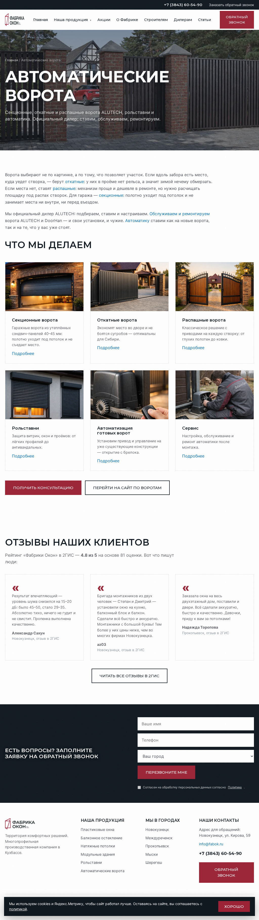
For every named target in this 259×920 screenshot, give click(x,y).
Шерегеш (153, 862)
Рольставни (91, 862)
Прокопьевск (157, 846)
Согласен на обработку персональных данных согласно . (194, 787)
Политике (235, 787)
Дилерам (183, 19)
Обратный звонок (237, 19)
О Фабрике (127, 19)
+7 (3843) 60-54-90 (183, 4)
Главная (40, 19)
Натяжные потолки (98, 846)
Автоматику (137, 220)
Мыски (151, 854)
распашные (64, 188)
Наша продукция (72, 19)
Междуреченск (158, 838)
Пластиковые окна (97, 829)
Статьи (204, 19)
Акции (103, 19)
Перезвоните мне (166, 772)
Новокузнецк (157, 829)
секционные (111, 195)
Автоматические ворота (102, 871)
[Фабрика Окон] (38, 823)
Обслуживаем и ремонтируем (179, 213)
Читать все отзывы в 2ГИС (129, 675)
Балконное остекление (101, 838)
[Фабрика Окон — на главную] (14, 19)
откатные (74, 181)
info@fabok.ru (211, 844)
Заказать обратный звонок (231, 5)
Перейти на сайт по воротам (127, 487)
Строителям (156, 19)
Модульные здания (98, 854)
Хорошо (234, 906)
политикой (18, 909)
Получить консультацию (43, 487)
